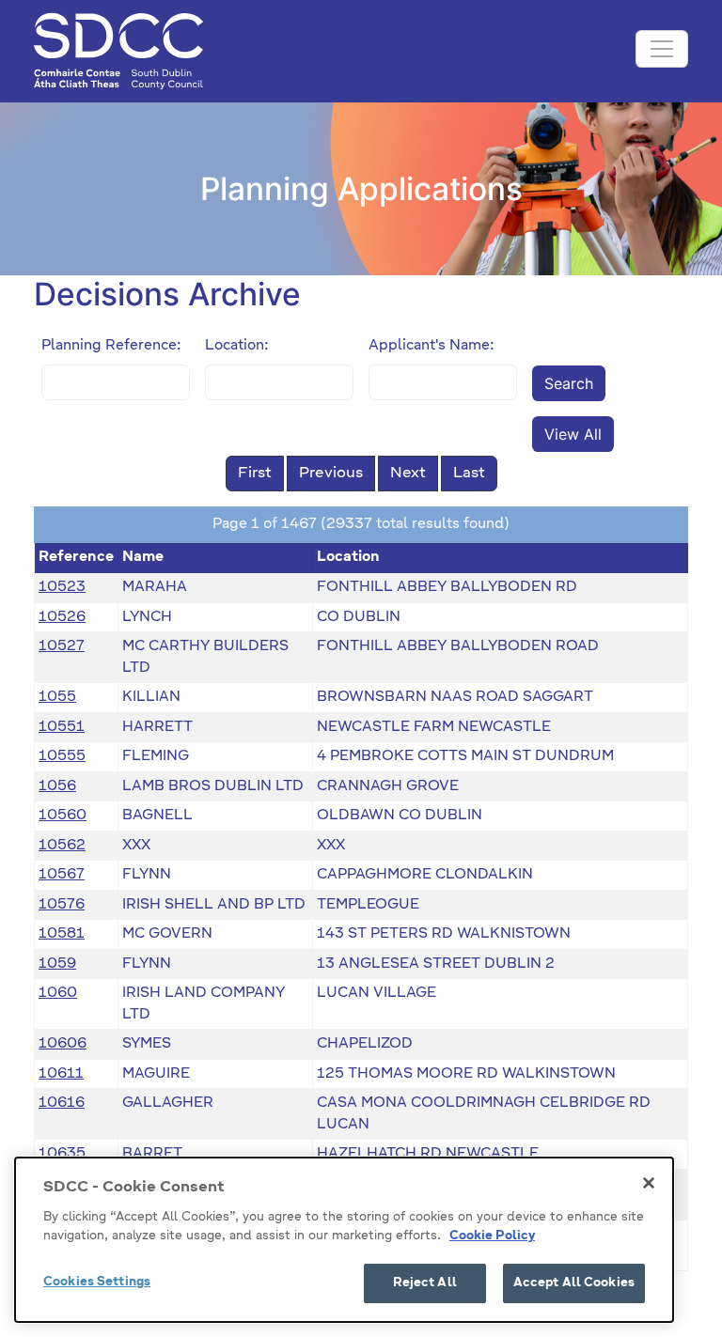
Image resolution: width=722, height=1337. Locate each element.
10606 (62, 1043)
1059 (57, 963)
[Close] (648, 1183)
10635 (62, 1153)
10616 (62, 1103)
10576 (62, 904)
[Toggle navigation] (662, 49)
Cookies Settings (96, 1282)
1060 (58, 993)
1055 (57, 697)
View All (573, 434)
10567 (62, 874)
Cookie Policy (492, 1236)
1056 (57, 786)
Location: (237, 345)
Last (469, 473)
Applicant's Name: (431, 345)
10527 (62, 646)
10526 (62, 617)
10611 (61, 1073)
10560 (62, 815)
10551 (62, 727)
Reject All (425, 1283)
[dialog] (344, 1240)
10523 (62, 587)
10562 (62, 845)
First (255, 473)
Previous (331, 473)
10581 (62, 933)
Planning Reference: (111, 345)
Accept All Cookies (574, 1283)
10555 (62, 756)
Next (408, 473)
